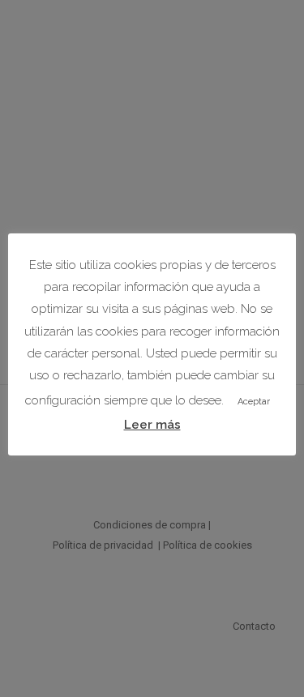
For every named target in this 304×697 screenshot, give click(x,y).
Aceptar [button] (254, 401)
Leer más (152, 424)
